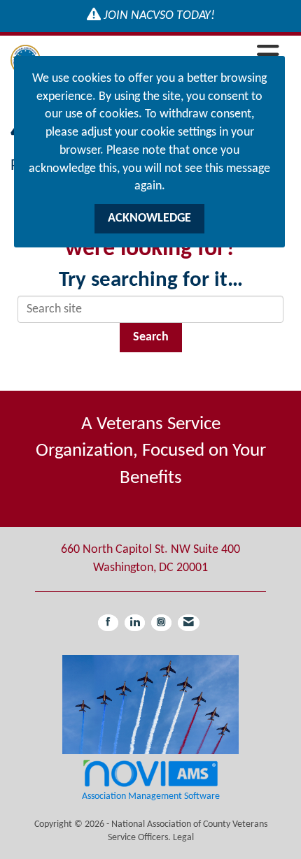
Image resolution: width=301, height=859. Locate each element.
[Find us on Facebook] (108, 622)
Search (151, 337)
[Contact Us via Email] (189, 622)
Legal (183, 837)
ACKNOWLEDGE (149, 218)
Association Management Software (151, 796)
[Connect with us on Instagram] (161, 622)
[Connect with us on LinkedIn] (135, 622)
